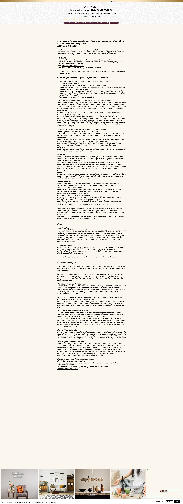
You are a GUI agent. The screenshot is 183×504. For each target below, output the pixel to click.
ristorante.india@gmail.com (73, 66)
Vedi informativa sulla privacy (52, 502)
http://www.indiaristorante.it (91, 68)
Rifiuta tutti (169, 501)
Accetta (176, 501)
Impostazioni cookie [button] (160, 501)
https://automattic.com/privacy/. (95, 166)
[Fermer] (181, 501)
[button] (84, 23)
